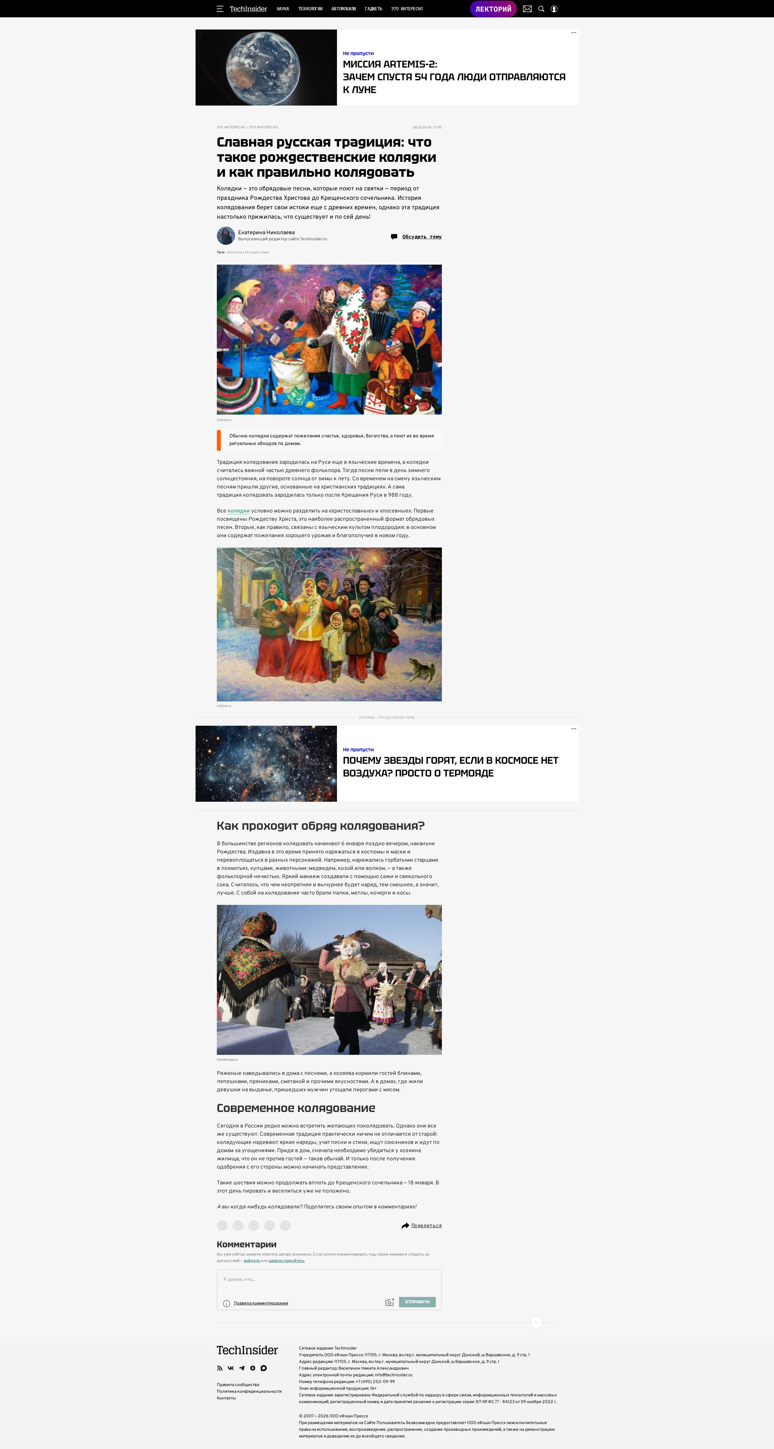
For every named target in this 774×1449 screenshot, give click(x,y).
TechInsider (249, 9)
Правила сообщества (238, 1385)
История (251, 252)
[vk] (231, 1368)
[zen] (253, 1368)
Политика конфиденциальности (249, 1391)
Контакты (226, 1398)
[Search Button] (541, 8)
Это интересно (231, 128)
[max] (264, 1368)
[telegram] (242, 1368)
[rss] (220, 1368)
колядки (238, 511)
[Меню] (220, 8)
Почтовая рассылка (527, 8)
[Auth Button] (554, 8)
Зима (265, 252)
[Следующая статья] (387, 1322)
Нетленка (234, 252)
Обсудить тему (422, 237)
